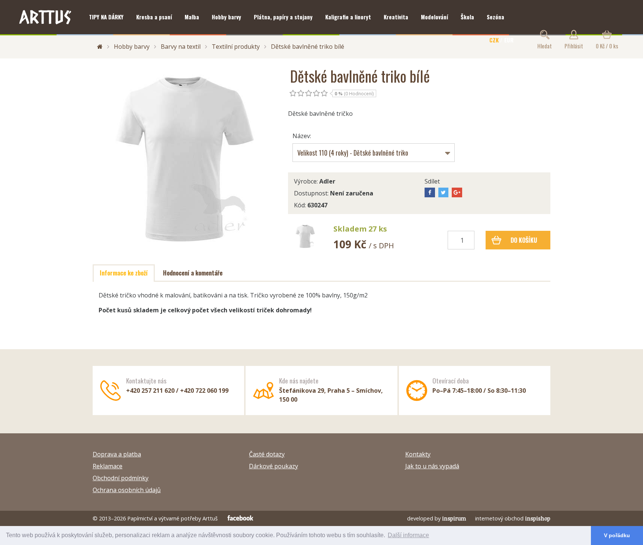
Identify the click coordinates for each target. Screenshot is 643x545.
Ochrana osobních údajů (127, 490)
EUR (509, 40)
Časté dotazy (267, 454)
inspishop (537, 518)
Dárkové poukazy (273, 466)
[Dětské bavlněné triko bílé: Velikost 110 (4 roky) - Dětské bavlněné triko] (305, 236)
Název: (301, 136)
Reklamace (107, 466)
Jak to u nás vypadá (432, 466)
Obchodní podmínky (120, 478)
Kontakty (418, 454)
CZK (494, 40)
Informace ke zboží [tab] (124, 272)
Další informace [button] (408, 535)
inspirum (454, 518)
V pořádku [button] (617, 535)
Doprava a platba (117, 454)
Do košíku (524, 240)
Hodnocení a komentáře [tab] (193, 272)
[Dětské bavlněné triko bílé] (185, 159)
